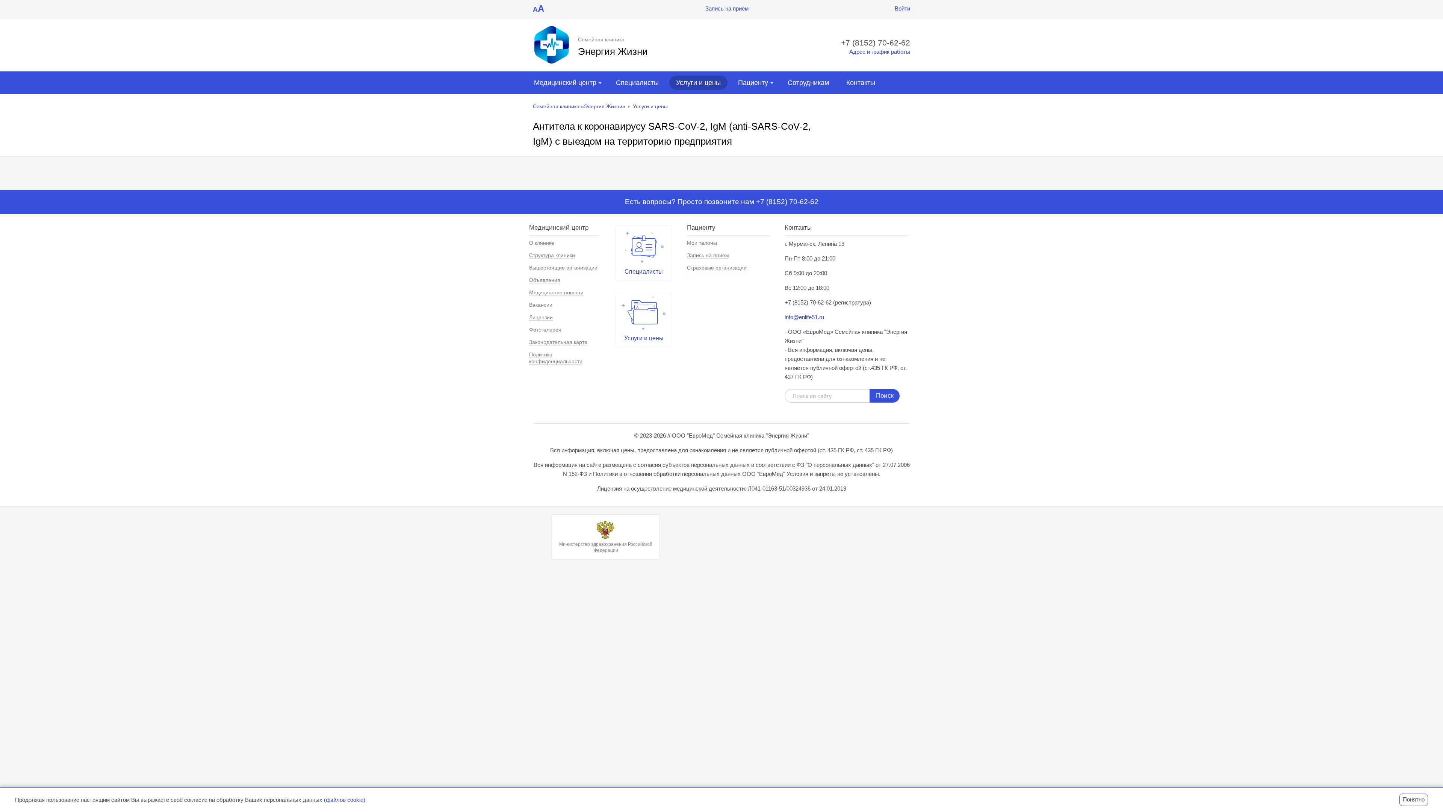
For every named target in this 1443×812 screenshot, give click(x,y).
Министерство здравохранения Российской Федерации (605, 547)
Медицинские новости (556, 292)
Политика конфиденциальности (555, 357)
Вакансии (540, 305)
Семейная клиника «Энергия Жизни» (579, 106)
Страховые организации (717, 268)
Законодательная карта (558, 342)
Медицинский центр (565, 82)
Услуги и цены (698, 82)
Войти (902, 8)
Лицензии (541, 317)
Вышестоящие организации (563, 268)
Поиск (885, 395)
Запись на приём (727, 8)
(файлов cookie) (344, 800)
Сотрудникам (808, 82)
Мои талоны (702, 243)
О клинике (541, 243)
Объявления (544, 280)
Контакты (860, 82)
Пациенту (753, 82)
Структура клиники (552, 255)
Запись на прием (708, 255)
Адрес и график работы (879, 51)
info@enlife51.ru (804, 317)
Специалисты (637, 82)
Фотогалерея (545, 330)
